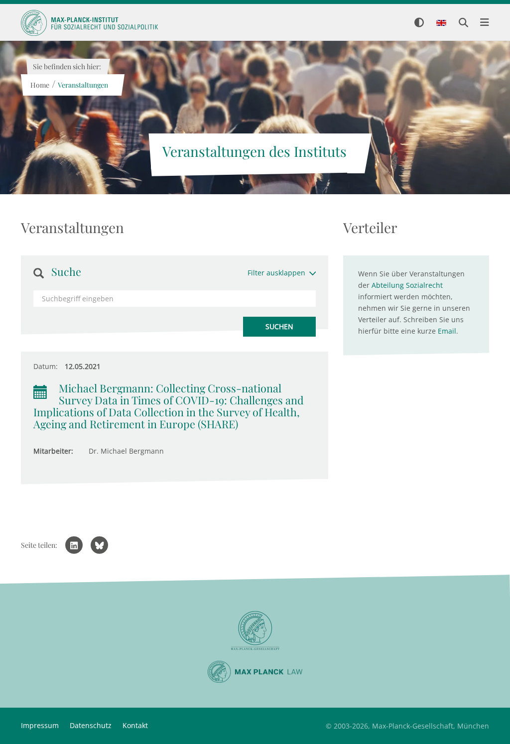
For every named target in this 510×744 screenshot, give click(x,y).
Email (447, 331)
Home (39, 85)
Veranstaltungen (82, 85)
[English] (441, 23)
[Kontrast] (419, 23)
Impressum (40, 725)
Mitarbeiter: (53, 451)
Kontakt (135, 725)
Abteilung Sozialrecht (407, 285)
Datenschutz (91, 725)
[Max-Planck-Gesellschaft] (255, 631)
